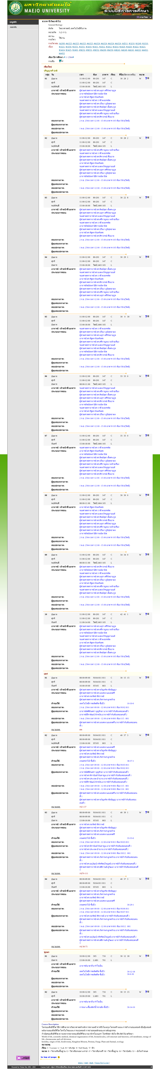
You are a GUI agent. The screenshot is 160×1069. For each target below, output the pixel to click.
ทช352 (96, 50)
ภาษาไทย (144, 17)
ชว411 (95, 47)
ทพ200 (103, 50)
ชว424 (62, 50)
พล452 (145, 50)
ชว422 (136, 47)
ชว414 (115, 47)
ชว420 (122, 47)
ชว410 (89, 47)
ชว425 (68, 50)
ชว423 (142, 47)
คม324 (97, 43)
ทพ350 (110, 50)
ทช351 (89, 50)
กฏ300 (62, 43)
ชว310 (145, 43)
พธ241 (131, 50)
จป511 (125, 43)
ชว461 (75, 50)
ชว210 (132, 43)
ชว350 (68, 47)
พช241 (117, 50)
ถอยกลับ (13, 27)
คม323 (69, 43)
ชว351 (75, 47)
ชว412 (102, 47)
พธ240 (124, 50)
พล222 (138, 50)
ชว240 (138, 43)
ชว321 (62, 47)
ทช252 (82, 50)
